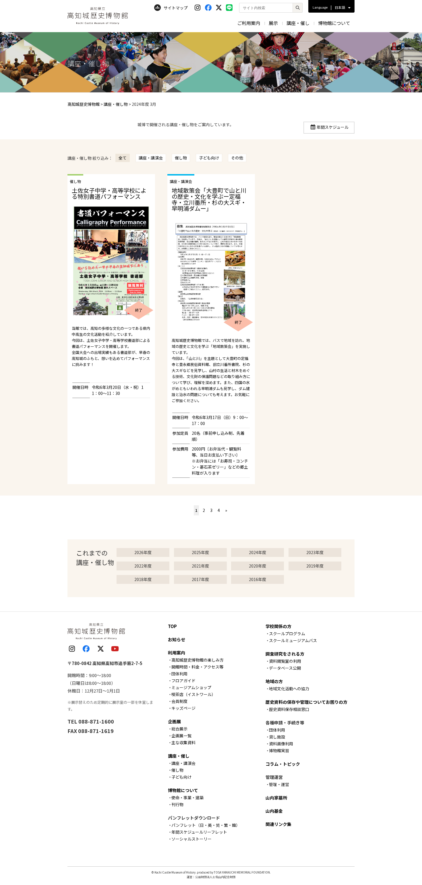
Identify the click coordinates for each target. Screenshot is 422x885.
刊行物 (177, 804)
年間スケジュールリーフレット (199, 832)
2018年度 (143, 579)
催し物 (181, 158)
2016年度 (257, 579)
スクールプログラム (287, 633)
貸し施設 (277, 737)
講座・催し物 (116, 104)
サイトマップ (176, 8)
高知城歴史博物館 (83, 104)
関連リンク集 (278, 824)
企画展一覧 (181, 735)
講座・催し (298, 23)
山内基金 (274, 811)
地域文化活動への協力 (289, 688)
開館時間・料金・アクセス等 (197, 667)
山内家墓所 (276, 798)
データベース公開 (285, 668)
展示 (273, 23)
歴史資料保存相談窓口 (289, 709)
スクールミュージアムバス (293, 640)
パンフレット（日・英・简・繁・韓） (205, 825)
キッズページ (183, 708)
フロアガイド (183, 680)
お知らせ (176, 639)
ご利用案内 (248, 23)
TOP (172, 626)
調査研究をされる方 (285, 654)
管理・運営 (279, 784)
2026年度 (143, 552)
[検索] (297, 7)
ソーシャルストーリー (191, 839)
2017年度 (200, 579)
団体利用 (179, 674)
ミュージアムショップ (191, 687)
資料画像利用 (281, 743)
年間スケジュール (333, 127)
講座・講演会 (151, 158)
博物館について (334, 23)
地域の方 (274, 681)
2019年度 (315, 566)
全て (123, 158)
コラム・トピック (283, 764)
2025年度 (200, 552)
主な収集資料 (183, 742)
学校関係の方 (278, 626)
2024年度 (257, 552)
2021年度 (200, 566)
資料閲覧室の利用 (285, 661)
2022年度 (143, 566)
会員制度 (179, 701)
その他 (237, 158)
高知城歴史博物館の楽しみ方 (197, 660)
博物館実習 (279, 750)
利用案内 (176, 653)
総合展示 (179, 729)
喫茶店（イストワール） (193, 694)
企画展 (174, 721)
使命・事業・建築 (187, 797)
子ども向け (209, 158)
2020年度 (257, 566)
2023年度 (315, 552)
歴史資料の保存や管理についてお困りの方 (306, 702)
